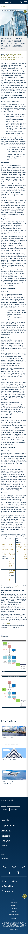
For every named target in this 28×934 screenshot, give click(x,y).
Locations (4, 845)
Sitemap (13, 918)
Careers (5, 840)
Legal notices (14, 902)
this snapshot (15, 586)
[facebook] (4, 866)
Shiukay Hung (12, 54)
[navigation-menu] (25, 2)
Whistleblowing (14, 911)
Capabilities (8, 825)
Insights (5, 6)
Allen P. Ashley (8, 56)
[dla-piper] (6, 2)
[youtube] (18, 872)
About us (6, 830)
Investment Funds (13, 805)
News (3, 850)
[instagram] (14, 866)
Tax (4, 805)
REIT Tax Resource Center (13, 624)
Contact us (7, 891)
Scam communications (14, 914)
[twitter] (23, 866)
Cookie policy (14, 905)
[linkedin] (9, 872)
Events (3, 854)
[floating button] (24, 896)
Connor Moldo (11, 59)
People (5, 820)
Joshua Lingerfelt (13, 57)
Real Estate (14, 809)
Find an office (9, 881)
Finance (5, 809)
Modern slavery (14, 908)
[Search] (21, 2)
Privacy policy (14, 899)
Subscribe (7, 886)
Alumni (3, 858)
